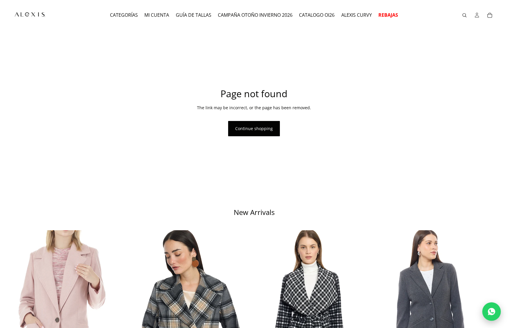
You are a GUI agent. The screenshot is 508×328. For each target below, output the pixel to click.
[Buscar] (464, 15)
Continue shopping (254, 128)
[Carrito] (489, 15)
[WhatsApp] (492, 312)
